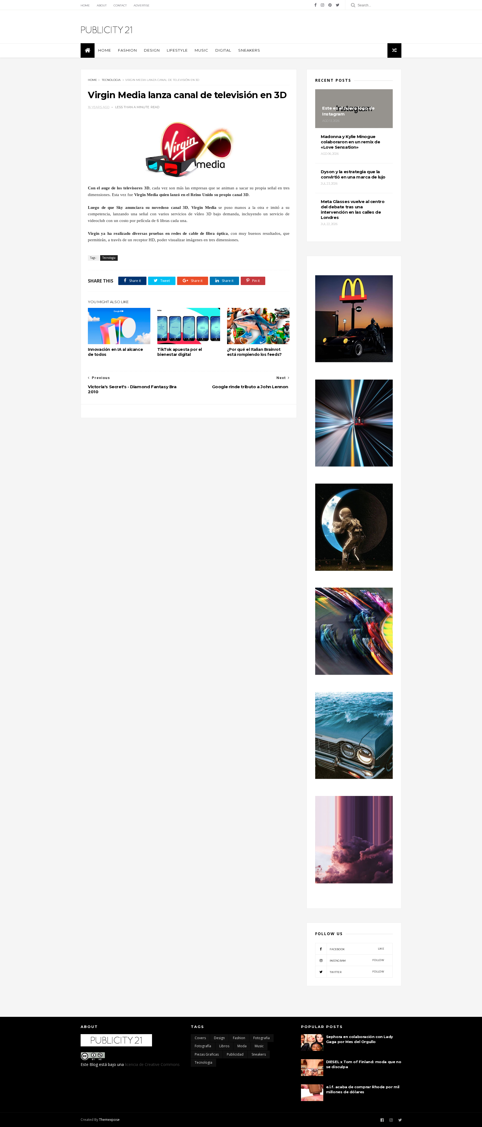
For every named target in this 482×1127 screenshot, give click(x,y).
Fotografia (261, 1038)
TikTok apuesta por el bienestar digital (179, 352)
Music (201, 50)
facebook (357, 949)
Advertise (142, 5)
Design (152, 50)
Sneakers (249, 50)
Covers (200, 1038)
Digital (223, 50)
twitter (357, 972)
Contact (120, 5)
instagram (357, 960)
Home (85, 5)
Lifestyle (177, 50)
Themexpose (109, 1119)
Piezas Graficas (207, 1054)
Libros (224, 1046)
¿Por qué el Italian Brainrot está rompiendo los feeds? (254, 352)
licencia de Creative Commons (152, 1064)
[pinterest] (330, 5)
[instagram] (322, 5)
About (102, 5)
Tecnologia (111, 80)
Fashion (127, 50)
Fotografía (203, 1046)
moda (242, 1046)
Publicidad (235, 1054)
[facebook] (315, 5)
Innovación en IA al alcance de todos (115, 352)
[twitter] (337, 5)
